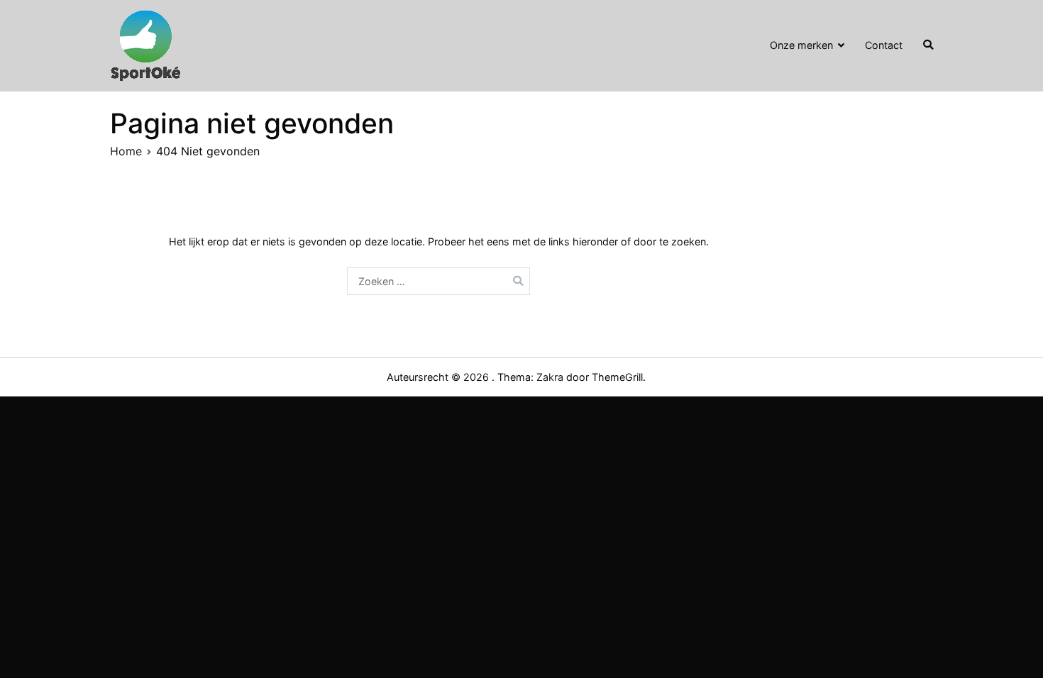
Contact (884, 45)
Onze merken (801, 45)
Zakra (549, 377)
